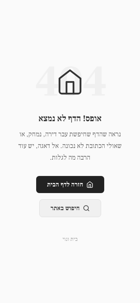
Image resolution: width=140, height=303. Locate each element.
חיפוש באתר (65, 208)
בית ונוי (70, 239)
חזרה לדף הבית (65, 184)
